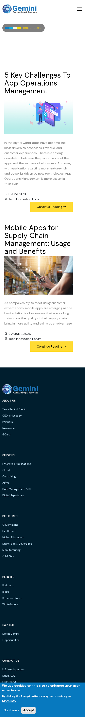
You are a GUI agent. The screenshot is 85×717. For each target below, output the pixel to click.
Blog (38, 28)
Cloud (6, 470)
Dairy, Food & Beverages (17, 543)
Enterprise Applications (16, 464)
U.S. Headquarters (13, 669)
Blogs (5, 591)
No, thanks (11, 710)
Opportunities (11, 640)
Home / (28, 28)
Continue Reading (50, 207)
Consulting (9, 476)
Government (10, 524)
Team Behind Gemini (14, 409)
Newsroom (8, 428)
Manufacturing (11, 550)
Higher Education (13, 537)
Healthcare (9, 531)
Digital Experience (13, 495)
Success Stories (12, 598)
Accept (28, 710)
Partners (7, 422)
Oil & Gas (8, 556)
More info (9, 701)
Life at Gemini (10, 633)
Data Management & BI (16, 489)
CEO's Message (12, 415)
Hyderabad (9, 682)
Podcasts (8, 585)
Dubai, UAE (8, 675)
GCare (6, 434)
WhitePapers (10, 604)
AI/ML (5, 483)
